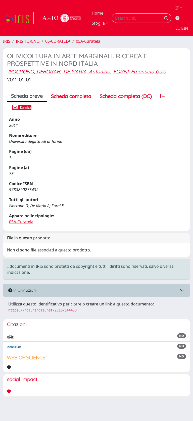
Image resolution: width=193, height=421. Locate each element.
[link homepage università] (62, 18)
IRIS (6, 41)
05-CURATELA (57, 41)
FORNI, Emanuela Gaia (139, 71)
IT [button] (177, 8)
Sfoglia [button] (98, 23)
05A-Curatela (88, 41)
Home (97, 13)
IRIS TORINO (28, 41)
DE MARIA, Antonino (86, 71)
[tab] (163, 96)
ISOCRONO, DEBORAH (34, 71)
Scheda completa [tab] (71, 96)
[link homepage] (18, 18)
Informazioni (24, 290)
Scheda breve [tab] (27, 96)
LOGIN (181, 28)
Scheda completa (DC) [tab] (126, 96)
